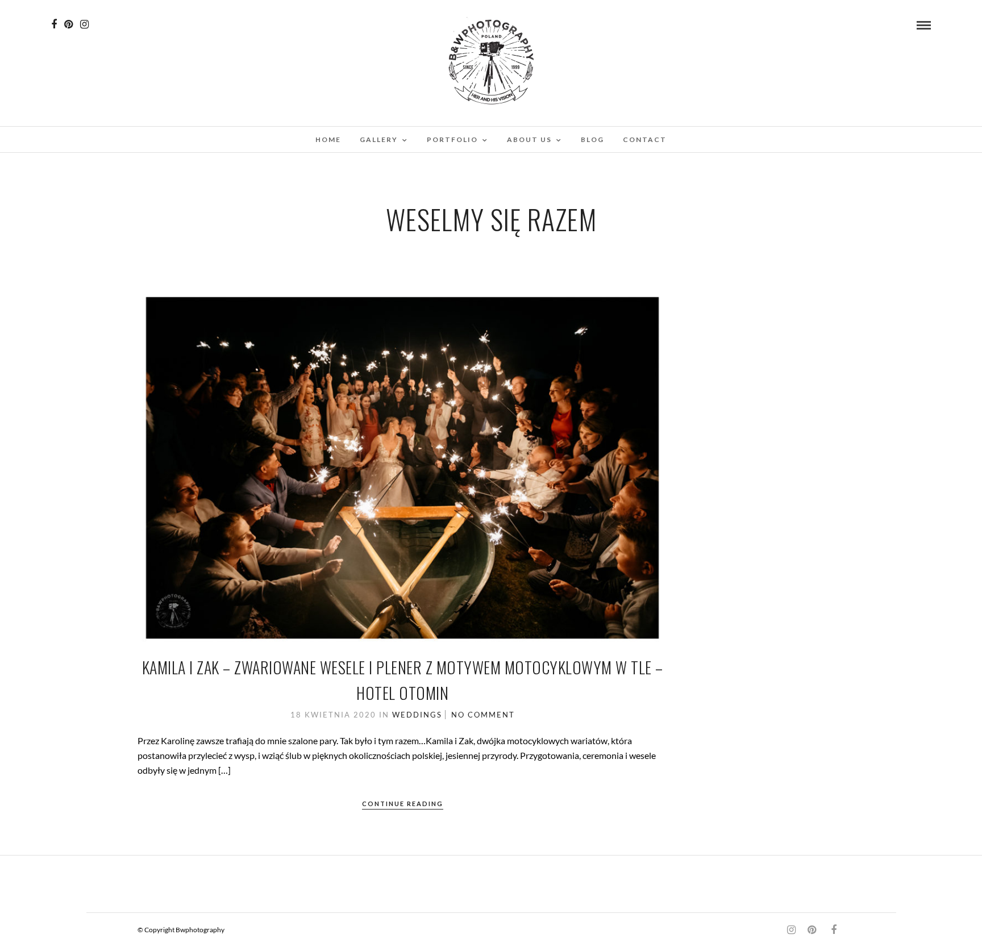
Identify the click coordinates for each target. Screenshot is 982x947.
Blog (592, 139)
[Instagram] (84, 24)
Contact (645, 139)
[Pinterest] (68, 24)
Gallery (379, 139)
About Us (529, 139)
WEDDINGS (417, 714)
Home (328, 139)
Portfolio (452, 139)
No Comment (483, 714)
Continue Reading (402, 803)
